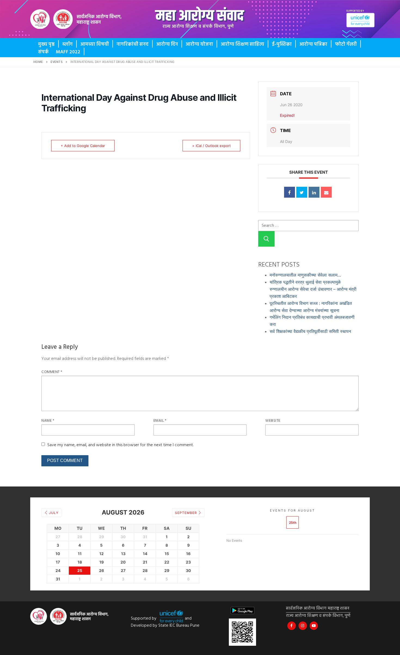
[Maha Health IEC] (314, 626)
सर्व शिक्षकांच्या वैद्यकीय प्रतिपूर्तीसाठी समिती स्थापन (310, 331)
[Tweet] (301, 192)
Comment (51, 372)
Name (47, 421)
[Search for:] (308, 225)
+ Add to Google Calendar (83, 145)
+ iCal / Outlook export (211, 145)
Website (273, 421)
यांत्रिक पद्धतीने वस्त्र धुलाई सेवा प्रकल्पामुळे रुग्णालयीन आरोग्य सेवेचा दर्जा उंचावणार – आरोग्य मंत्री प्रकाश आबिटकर (313, 289)
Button (50, 23)
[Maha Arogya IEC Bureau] (291, 626)
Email (160, 421)
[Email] (326, 192)
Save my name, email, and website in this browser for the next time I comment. (120, 445)
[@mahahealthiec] (303, 626)
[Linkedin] (314, 192)
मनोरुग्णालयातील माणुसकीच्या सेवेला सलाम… (305, 275)
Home (38, 62)
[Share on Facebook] (289, 192)
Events (57, 62)
